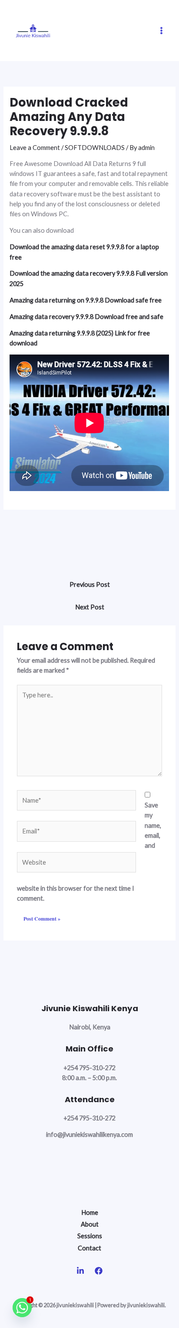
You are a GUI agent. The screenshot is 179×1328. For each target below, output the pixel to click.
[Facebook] (99, 1271)
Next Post (89, 607)
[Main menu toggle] (161, 30)
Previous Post (90, 584)
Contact (89, 1248)
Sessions (89, 1236)
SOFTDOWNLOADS (95, 147)
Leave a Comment (35, 147)
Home (89, 1212)
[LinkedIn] (80, 1271)
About (90, 1224)
